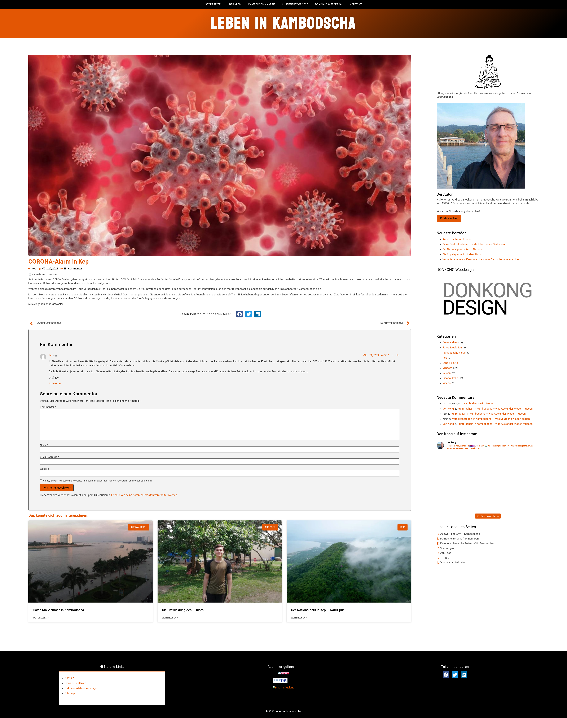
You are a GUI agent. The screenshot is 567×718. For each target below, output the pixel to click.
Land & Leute (450, 362)
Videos (447, 383)
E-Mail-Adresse (49, 457)
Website (44, 469)
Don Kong (448, 408)
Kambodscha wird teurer (457, 239)
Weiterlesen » (41, 617)
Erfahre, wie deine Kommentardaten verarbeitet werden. (144, 495)
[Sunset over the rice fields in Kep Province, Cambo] (513, 467)
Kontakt (356, 4)
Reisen (447, 373)
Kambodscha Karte (261, 4)
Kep (34, 268)
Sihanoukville (450, 378)
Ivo (50, 355)
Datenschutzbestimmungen (81, 688)
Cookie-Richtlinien (75, 683)
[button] (239, 314)
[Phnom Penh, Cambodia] (462, 497)
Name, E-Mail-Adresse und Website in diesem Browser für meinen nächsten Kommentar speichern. (97, 480)
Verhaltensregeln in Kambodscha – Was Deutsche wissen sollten (481, 259)
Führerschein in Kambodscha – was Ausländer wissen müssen (495, 408)
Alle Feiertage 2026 (295, 4)
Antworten (55, 383)
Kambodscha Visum (454, 352)
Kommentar (48, 407)
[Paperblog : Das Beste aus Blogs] (280, 681)
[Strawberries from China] (462, 467)
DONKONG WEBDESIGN (329, 4)
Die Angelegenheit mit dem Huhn (462, 254)
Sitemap (70, 693)
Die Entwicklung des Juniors (183, 610)
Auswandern (450, 342)
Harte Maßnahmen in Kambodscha (58, 610)
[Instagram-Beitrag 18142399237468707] (513, 497)
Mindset (447, 367)
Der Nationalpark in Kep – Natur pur (317, 610)
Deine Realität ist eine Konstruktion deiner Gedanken (474, 244)
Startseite (213, 4)
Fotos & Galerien (452, 347)
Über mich (234, 4)
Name (44, 445)
